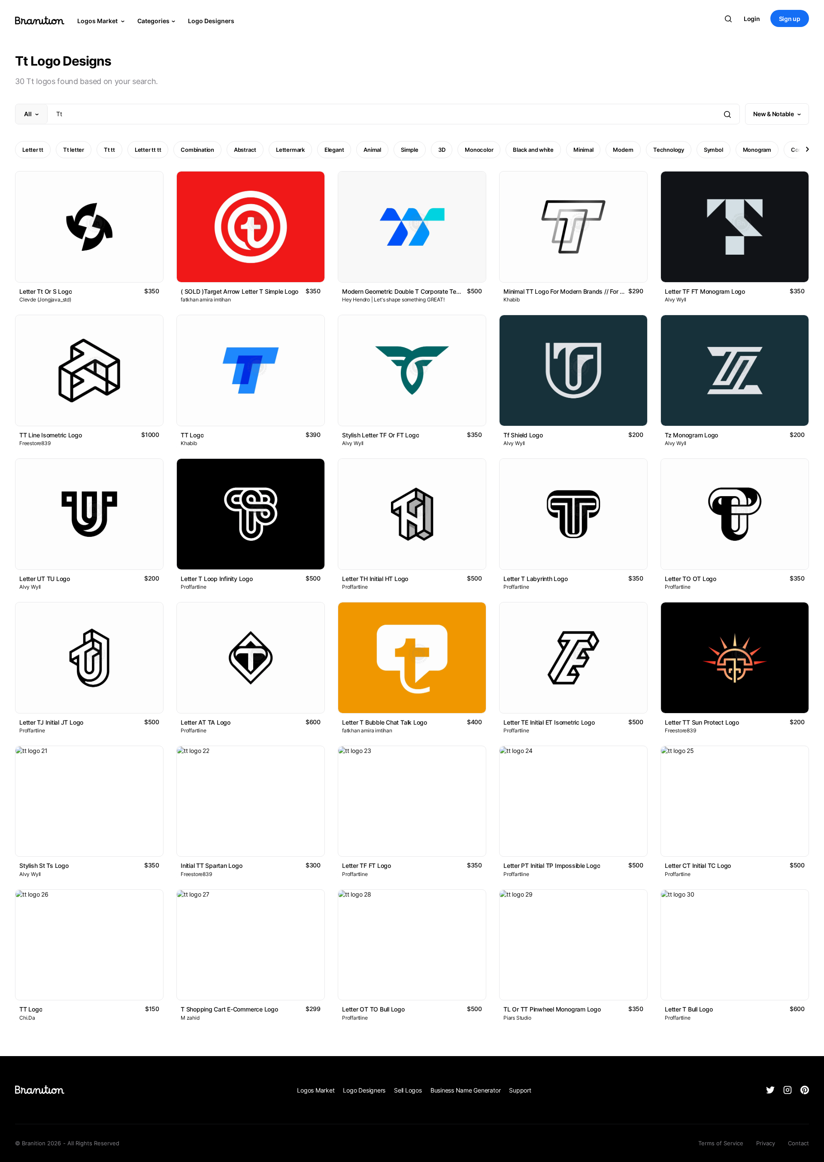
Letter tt (32, 149)
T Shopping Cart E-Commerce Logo (229, 1009)
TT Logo (192, 435)
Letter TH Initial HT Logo (375, 578)
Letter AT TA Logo (205, 722)
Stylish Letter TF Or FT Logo (380, 435)
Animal (372, 149)
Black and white (533, 149)
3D (441, 149)
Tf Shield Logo (523, 435)
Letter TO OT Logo (690, 578)
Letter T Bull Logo (689, 1009)
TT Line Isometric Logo (50, 435)
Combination (197, 149)
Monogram (757, 149)
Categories (153, 20)
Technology (668, 149)
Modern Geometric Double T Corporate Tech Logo (410, 291)
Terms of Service (720, 1143)
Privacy (765, 1143)
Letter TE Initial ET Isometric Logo (549, 722)
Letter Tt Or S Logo (45, 291)
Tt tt (109, 149)
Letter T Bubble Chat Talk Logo (384, 722)
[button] (807, 149)
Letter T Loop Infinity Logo (217, 578)
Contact (798, 1143)
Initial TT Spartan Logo (211, 865)
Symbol (713, 149)
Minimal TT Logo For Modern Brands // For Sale (567, 291)
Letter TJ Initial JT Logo (51, 722)
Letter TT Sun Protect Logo (702, 722)
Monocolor (479, 149)
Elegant (334, 149)
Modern (623, 149)
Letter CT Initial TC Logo (698, 865)
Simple (409, 149)
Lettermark (290, 149)
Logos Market (98, 20)
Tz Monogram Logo (691, 435)
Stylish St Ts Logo (44, 865)
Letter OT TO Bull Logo (373, 1009)
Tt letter (73, 149)
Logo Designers (211, 20)
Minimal (583, 149)
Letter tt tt (148, 149)
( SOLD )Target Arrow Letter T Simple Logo (239, 291)
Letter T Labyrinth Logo (535, 578)
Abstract (245, 149)
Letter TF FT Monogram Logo (705, 291)
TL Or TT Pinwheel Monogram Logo (552, 1009)
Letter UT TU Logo (44, 578)
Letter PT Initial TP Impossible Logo (551, 865)
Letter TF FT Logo (366, 865)
